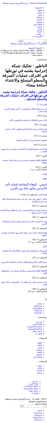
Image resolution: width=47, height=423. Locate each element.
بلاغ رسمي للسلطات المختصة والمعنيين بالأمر (28, 120)
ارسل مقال (37, 331)
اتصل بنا (38, 334)
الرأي (40, 29)
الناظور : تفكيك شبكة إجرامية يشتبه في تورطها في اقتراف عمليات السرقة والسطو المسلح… (23, 95)
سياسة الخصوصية (34, 326)
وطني (39, 12)
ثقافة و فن (37, 24)
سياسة (39, 17)
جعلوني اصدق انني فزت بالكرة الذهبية (31, 140)
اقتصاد (39, 20)
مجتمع (39, 22)
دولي (40, 15)
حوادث (39, 27)
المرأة (39, 32)
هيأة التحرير (37, 324)
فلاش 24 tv (37, 36)
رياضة (39, 34)
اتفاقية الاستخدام (35, 329)
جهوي (39, 10)
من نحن (39, 322)
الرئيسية (38, 8)
